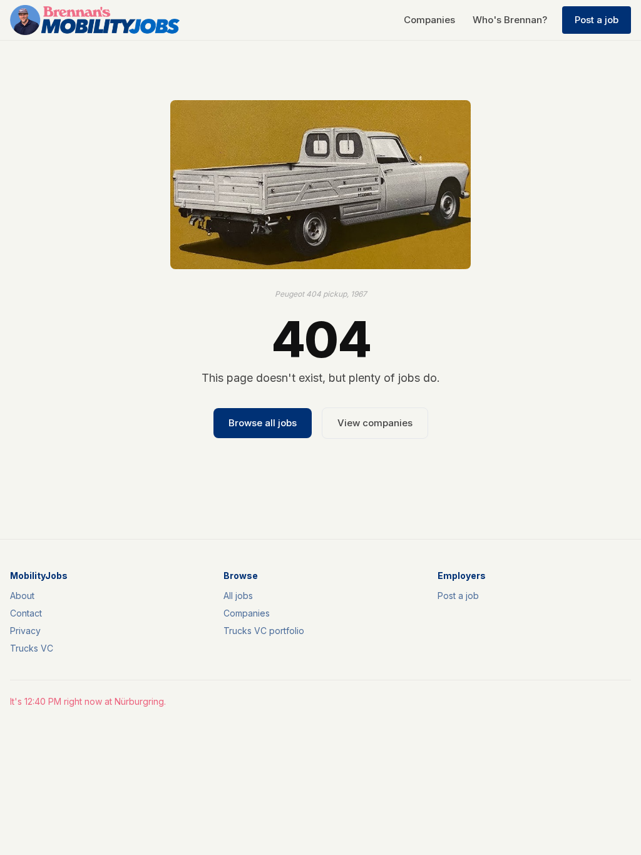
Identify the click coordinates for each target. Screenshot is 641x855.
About (22, 595)
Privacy (25, 630)
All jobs (238, 595)
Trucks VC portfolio (263, 630)
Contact (26, 613)
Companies (429, 20)
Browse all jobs (262, 423)
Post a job (596, 20)
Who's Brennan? (510, 20)
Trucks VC (31, 648)
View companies (375, 423)
